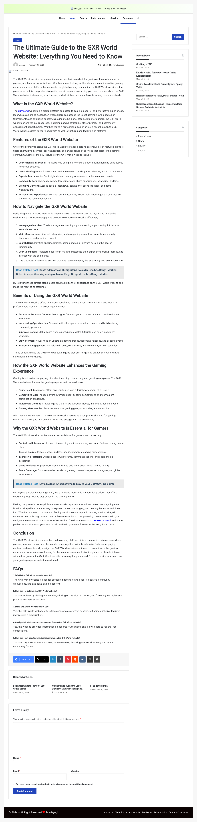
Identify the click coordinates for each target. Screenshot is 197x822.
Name (17, 758)
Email (16, 771)
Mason (22, 65)
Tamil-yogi (52, 812)
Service (114, 18)
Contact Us (134, 812)
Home (62, 18)
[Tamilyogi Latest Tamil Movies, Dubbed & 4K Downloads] (98, 8)
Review (141, 146)
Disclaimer (147, 812)
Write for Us (121, 812)
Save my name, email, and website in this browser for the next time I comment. (54, 784)
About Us (108, 812)
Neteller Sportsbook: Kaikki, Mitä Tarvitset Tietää (160, 95)
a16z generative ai (99, 686)
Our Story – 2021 (144, 64)
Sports (83, 18)
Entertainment (98, 18)
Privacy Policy (160, 812)
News (72, 18)
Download (128, 18)
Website (75, 771)
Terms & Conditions (178, 812)
